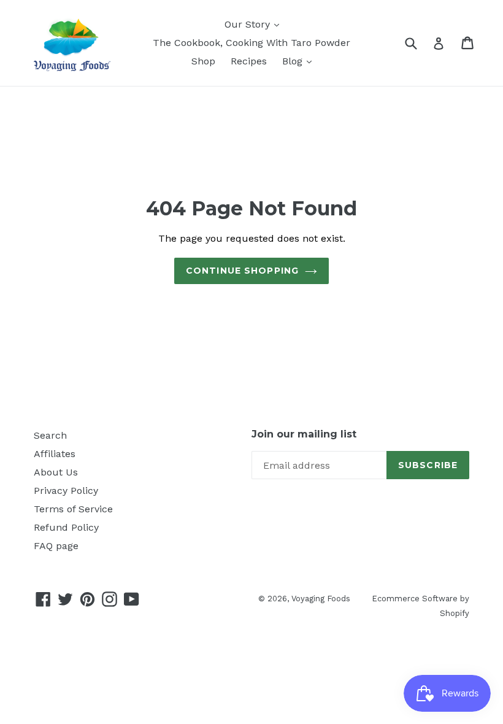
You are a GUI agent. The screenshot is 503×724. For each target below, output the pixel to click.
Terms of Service (73, 509)
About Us (56, 472)
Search (50, 435)
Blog (293, 61)
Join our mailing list (304, 434)
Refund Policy (66, 527)
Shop (203, 61)
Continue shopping (242, 270)
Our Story (249, 24)
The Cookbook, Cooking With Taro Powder (251, 42)
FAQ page (56, 546)
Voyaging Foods (320, 598)
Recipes (249, 61)
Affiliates (54, 454)
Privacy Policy (66, 490)
